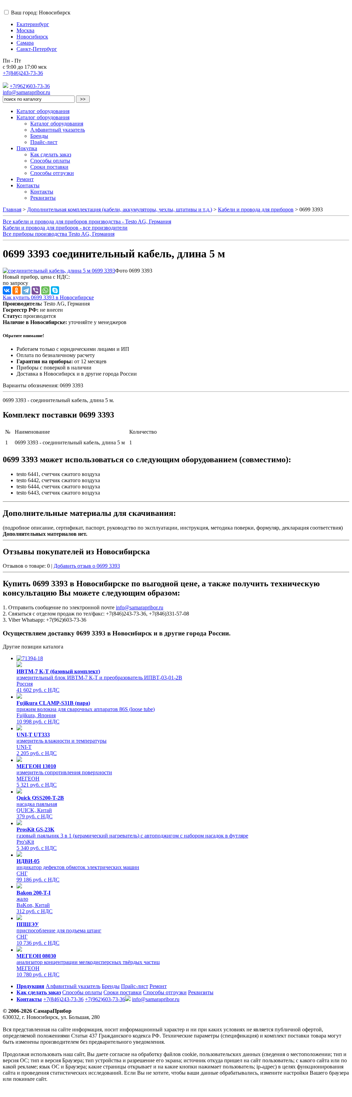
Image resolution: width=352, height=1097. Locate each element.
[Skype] (55, 290)
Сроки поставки (49, 167)
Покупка (26, 148)
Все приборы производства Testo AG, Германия (58, 234)
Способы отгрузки (52, 173)
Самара (25, 43)
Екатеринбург (32, 24)
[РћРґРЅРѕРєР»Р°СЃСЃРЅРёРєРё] (16, 290)
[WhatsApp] (45, 290)
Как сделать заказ (50, 154)
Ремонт (25, 179)
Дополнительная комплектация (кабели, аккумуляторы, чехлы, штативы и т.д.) (119, 209)
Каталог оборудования (42, 111)
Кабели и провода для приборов (256, 209)
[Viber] (36, 290)
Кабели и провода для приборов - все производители (65, 228)
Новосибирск (32, 37)
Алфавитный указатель (57, 130)
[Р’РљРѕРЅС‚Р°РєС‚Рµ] (7, 290)
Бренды (39, 136)
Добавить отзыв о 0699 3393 (87, 566)
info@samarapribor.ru (26, 92)
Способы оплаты (50, 161)
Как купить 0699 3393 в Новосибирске (48, 297)
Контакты (28, 185)
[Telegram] (26, 290)
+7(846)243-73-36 (23, 73)
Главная (12, 209)
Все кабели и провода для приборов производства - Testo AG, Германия (87, 221)
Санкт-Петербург (36, 49)
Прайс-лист (43, 142)
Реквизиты (43, 198)
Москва (25, 30)
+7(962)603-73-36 (30, 86)
